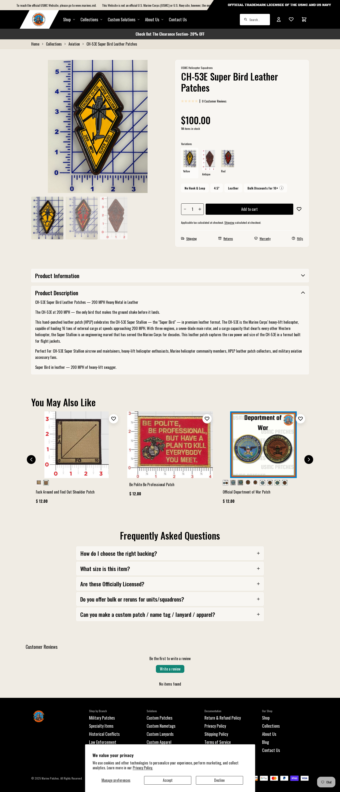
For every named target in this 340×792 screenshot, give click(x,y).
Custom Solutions (121, 19)
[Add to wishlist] (299, 209)
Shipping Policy (216, 734)
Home (35, 44)
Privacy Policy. (143, 767)
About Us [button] (152, 19)
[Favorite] (291, 19)
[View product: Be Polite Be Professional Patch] (170, 455)
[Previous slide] (31, 459)
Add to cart (249, 209)
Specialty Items (101, 726)
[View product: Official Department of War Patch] (263, 459)
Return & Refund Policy (222, 718)
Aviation (74, 44)
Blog (265, 742)
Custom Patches (159, 718)
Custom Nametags (161, 726)
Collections (89, 19)
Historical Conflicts (104, 734)
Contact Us (178, 19)
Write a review (170, 669)
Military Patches (102, 718)
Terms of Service (217, 742)
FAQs (300, 238)
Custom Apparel (159, 742)
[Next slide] (308, 459)
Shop (67, 19)
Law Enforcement (102, 742)
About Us (269, 734)
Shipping (229, 222)
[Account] (279, 19)
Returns (228, 238)
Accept (168, 780)
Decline (219, 780)
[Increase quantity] (200, 209)
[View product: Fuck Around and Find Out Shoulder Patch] (76, 459)
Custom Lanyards (160, 734)
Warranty (265, 238)
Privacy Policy (215, 726)
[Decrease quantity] (185, 209)
